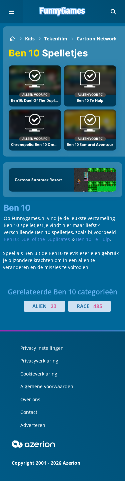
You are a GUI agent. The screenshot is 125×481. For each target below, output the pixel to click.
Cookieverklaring (38, 374)
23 (54, 306)
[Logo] (63, 11)
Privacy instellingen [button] (42, 348)
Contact (28, 412)
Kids (30, 38)
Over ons (30, 399)
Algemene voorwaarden (46, 386)
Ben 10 (17, 208)
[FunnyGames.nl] (12, 38)
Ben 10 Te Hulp (93, 239)
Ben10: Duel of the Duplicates (37, 239)
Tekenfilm (55, 38)
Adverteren (32, 425)
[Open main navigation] (11, 11)
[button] (113, 11)
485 (97, 306)
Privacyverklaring (39, 360)
